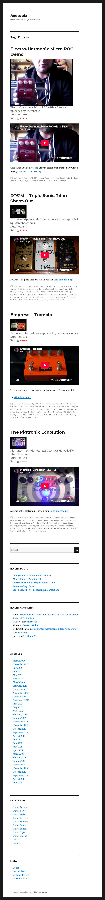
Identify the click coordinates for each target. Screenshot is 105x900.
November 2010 (21, 768)
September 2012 (21, 700)
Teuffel (67, 297)
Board (66, 286)
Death (25, 289)
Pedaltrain (74, 294)
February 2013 (20, 686)
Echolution (14, 523)
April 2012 (18, 711)
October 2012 (19, 696)
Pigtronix (14, 528)
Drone (66, 289)
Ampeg (56, 178)
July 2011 (17, 739)
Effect (12, 292)
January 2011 (19, 761)
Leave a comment (58, 181)
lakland (18, 181)
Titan (76, 297)
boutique (73, 286)
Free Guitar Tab (30, 636)
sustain (60, 297)
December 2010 (20, 764)
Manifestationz (16, 294)
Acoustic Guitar (31, 625)
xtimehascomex (22, 397)
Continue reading (32, 171)
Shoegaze (41, 297)
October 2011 (19, 729)
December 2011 (20, 721)
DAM (20, 289)
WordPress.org (20, 878)
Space (22, 415)
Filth (25, 292)
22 (66, 518)
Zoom (43, 300)
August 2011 (19, 736)
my (39, 294)
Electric (19, 292)
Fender (67, 178)
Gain (29, 292)
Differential (49, 289)
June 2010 (18, 782)
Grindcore (41, 292)
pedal (41, 181)
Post (22, 297)
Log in (16, 867)
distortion (58, 289)
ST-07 (54, 297)
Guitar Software (21, 821)
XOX (39, 300)
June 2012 (17, 703)
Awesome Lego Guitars (24, 586)
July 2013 (17, 668)
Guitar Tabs (31, 621)
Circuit (27, 520)
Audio (60, 286)
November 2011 (20, 725)
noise (43, 294)
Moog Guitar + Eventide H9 (27, 579)
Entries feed (19, 871)
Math (25, 294)
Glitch (34, 292)
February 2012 (20, 714)
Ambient (57, 404)
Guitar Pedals (44, 178)
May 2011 (17, 746)
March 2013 (19, 682)
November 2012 (20, 693)
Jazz (12, 181)
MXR (29, 181)
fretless (74, 178)
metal (30, 294)
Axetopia (18, 15)
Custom (13, 289)
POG (46, 181)
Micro (24, 181)
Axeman (17, 178)
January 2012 (19, 718)
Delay (30, 406)
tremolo (51, 415)
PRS (26, 297)
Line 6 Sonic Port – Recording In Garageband (36, 590)
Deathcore (33, 289)
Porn (17, 297)
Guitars (17, 839)
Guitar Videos (57, 518)
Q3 (30, 297)
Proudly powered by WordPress (33, 892)
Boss (62, 178)
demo (41, 289)
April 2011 (18, 750)
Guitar (48, 292)
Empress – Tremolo (31, 314)
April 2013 (18, 678)
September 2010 (21, 775)
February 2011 (20, 757)
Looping (67, 292)
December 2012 (20, 689)
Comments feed (21, 875)
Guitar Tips (19, 832)
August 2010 (19, 779)
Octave (35, 181)
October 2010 (19, 772)
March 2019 (19, 660)
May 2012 (17, 707)
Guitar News (19, 811)
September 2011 (21, 732)
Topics (16, 843)
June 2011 (17, 743)
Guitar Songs (19, 828)
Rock (34, 297)
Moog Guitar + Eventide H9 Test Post (32, 575)
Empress (75, 406)
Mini (35, 294)
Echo (71, 289)
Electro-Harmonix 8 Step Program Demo (34, 582)
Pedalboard (64, 294)
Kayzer (55, 292)
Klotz (61, 292)
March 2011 (18, 754)
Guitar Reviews (21, 818)
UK (16, 300)
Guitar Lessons (21, 807)
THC (72, 297)
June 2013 (17, 671)
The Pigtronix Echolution (37, 432)
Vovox (25, 300)
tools (12, 300)
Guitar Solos (19, 825)
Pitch (12, 297)
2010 (55, 286)
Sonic (49, 297)
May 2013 (17, 675)
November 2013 (20, 664)
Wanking (32, 300)
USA (20, 300)
